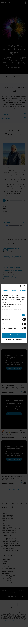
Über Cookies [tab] (22, 290)
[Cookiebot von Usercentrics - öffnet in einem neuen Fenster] (20, 286)
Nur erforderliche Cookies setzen (14, 339)
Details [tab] (14, 290)
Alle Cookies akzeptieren (14, 334)
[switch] (24, 319)
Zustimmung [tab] (5, 290)
